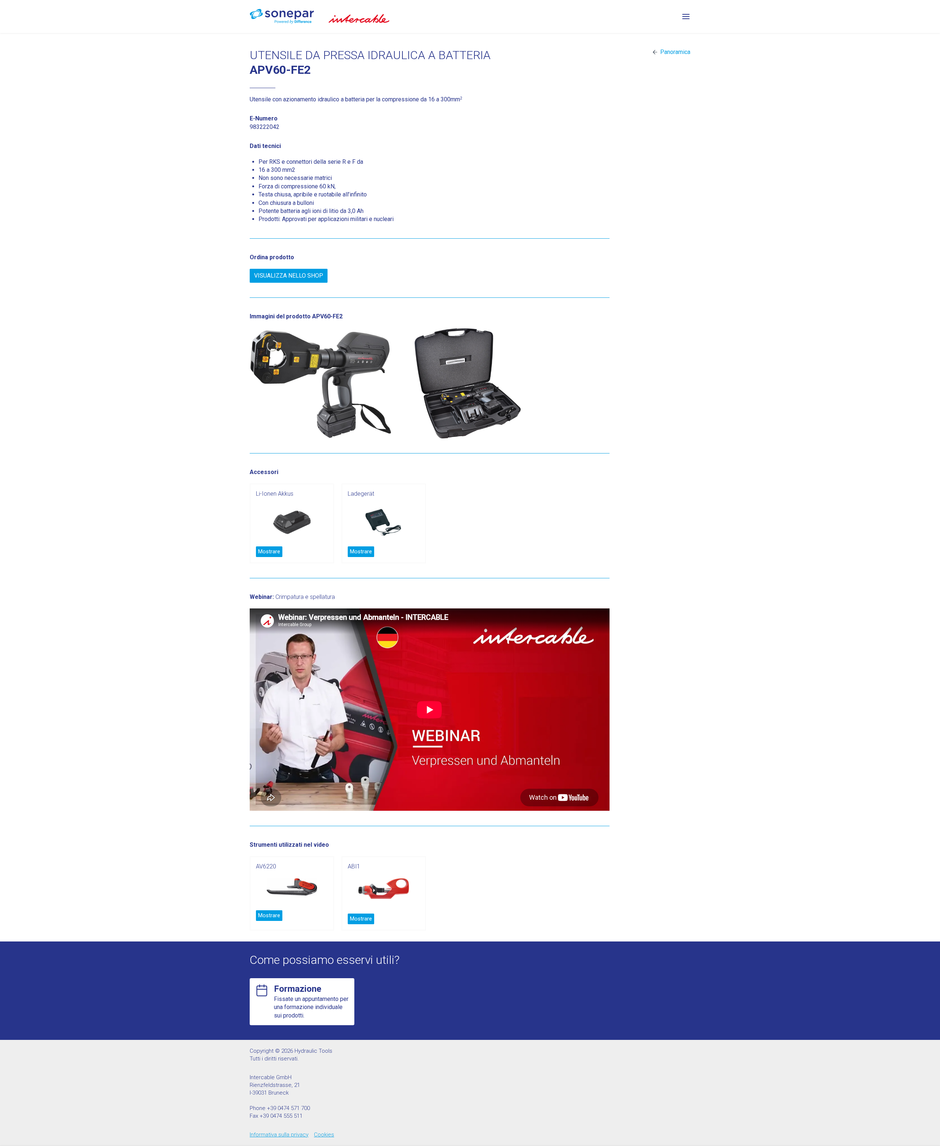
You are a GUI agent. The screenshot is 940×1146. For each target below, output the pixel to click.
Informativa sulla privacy (279, 1134)
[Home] (282, 16)
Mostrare (269, 551)
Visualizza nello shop (288, 275)
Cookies (324, 1134)
